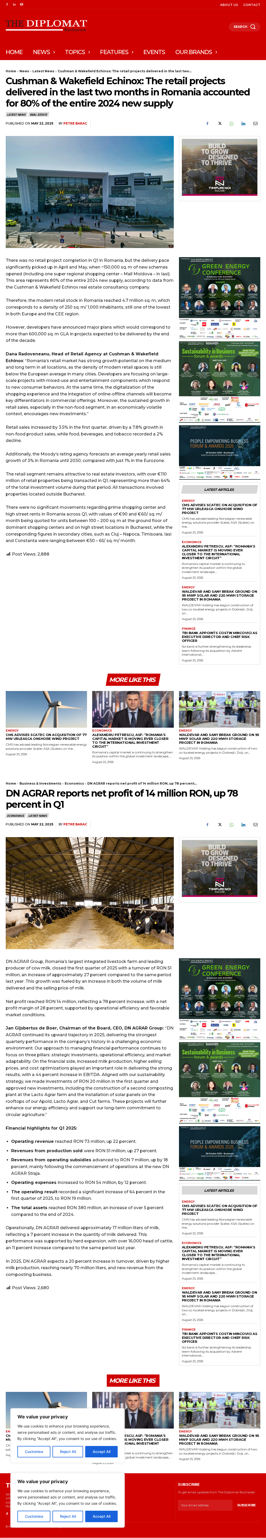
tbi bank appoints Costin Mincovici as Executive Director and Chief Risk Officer (219, 637)
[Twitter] (219, 123)
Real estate (38, 114)
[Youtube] (21, 4)
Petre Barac (75, 123)
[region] (67, 1500)
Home (11, 71)
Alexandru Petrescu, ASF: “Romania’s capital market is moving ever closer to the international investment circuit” (218, 552)
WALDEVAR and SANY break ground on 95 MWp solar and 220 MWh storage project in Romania (219, 595)
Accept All (101, 1516)
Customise (34, 1516)
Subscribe (246, 1505)
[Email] (255, 123)
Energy (188, 501)
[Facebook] (7, 4)
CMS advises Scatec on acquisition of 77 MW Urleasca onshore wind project (219, 509)
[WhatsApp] (231, 123)
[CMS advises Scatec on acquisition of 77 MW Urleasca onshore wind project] (46, 709)
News (24, 71)
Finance (189, 628)
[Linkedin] (14, 4)
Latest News (43, 71)
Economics (192, 542)
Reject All (68, 1516)
